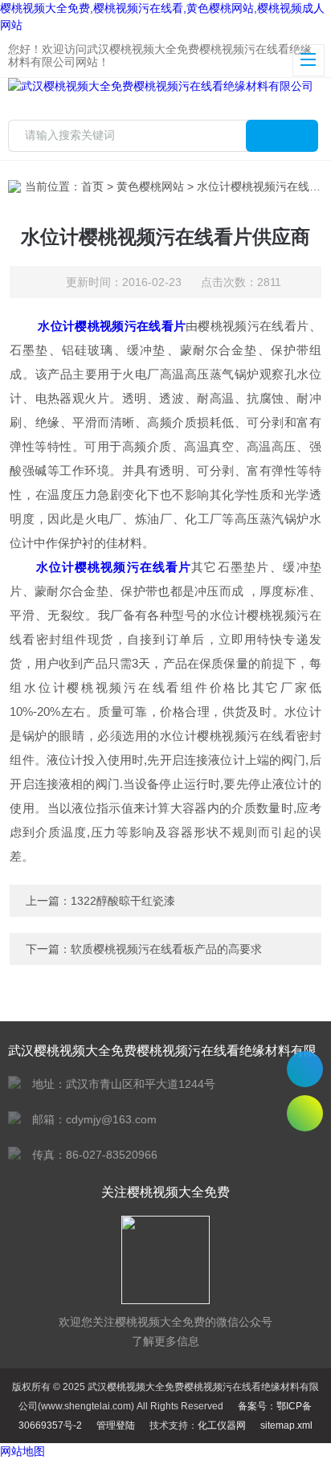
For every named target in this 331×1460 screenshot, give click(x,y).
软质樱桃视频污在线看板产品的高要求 (166, 949)
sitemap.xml (286, 1425)
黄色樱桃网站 (150, 186)
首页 (92, 186)
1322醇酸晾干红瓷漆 (123, 900)
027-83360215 (305, 1069)
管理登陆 (115, 1425)
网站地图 (22, 1451)
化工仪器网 (222, 1425)
